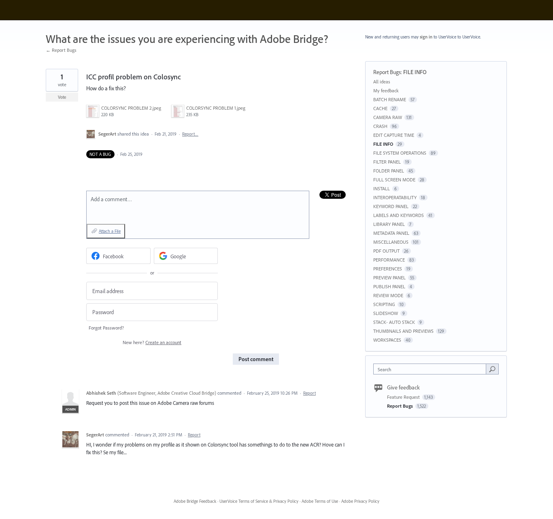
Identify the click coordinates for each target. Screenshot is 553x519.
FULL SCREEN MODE (394, 180)
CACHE (380, 108)
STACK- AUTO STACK (394, 322)
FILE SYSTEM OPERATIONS (399, 153)
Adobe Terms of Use (320, 501)
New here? (152, 342)
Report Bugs (387, 72)
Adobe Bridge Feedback (195, 501)
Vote (62, 97)
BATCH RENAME (389, 99)
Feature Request (404, 397)
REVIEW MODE (388, 295)
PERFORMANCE (389, 260)
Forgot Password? (106, 328)
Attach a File (110, 231)
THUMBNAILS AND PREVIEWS (403, 331)
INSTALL (381, 188)
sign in (426, 37)
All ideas (381, 82)
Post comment (255, 359)
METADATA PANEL (391, 233)
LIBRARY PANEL (389, 224)
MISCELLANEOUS (390, 242)
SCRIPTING (384, 304)
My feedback (386, 90)
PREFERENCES (387, 269)
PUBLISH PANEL (389, 286)
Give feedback (403, 387)
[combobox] (431, 369)
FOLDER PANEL (388, 171)
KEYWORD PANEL (390, 206)
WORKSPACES (387, 340)
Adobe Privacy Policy (360, 501)
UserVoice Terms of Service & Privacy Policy (258, 501)
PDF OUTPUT (386, 251)
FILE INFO (415, 72)
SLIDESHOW (385, 313)
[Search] (492, 369)
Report (309, 393)
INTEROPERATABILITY (395, 197)
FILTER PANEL (387, 162)
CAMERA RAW (387, 117)
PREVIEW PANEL (389, 277)
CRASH (380, 126)
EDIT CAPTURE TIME (393, 135)
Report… (190, 134)
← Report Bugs (61, 50)
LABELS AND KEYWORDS (398, 215)
